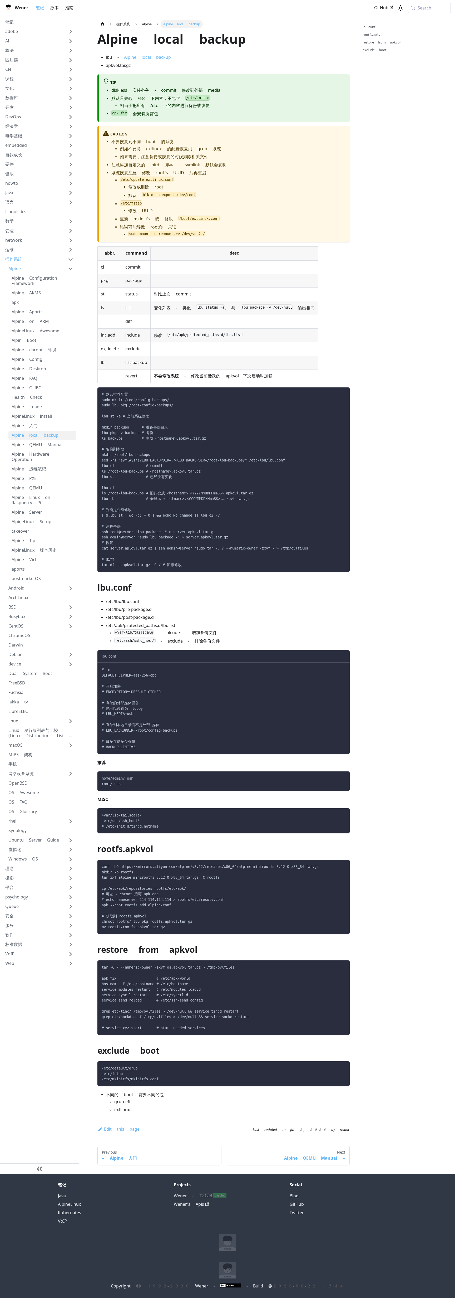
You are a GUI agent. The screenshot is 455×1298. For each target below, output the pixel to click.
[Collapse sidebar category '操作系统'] (70, 259)
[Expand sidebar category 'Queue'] (70, 906)
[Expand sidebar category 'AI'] (70, 41)
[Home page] (102, 24)
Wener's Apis (189, 1204)
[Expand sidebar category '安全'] (70, 916)
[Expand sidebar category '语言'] (70, 202)
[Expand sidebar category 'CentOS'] (70, 626)
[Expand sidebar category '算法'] (70, 50)
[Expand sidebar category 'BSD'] (70, 607)
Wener (180, 1195)
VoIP (62, 1221)
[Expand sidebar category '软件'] (70, 935)
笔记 (40, 7)
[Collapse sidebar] (39, 1168)
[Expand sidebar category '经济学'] (70, 126)
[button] (39, 31)
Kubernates (69, 1212)
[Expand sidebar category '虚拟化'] (70, 849)
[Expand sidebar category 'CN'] (70, 69)
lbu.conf (369, 27)
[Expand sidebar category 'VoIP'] (70, 954)
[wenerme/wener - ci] (212, 1195)
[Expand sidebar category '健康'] (70, 174)
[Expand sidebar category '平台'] (70, 887)
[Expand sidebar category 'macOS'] (70, 745)
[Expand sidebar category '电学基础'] (70, 136)
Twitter (297, 1212)
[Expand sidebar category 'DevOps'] (70, 117)
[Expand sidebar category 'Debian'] (70, 654)
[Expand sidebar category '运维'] (70, 250)
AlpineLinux (69, 1204)
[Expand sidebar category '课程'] (70, 79)
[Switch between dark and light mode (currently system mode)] (400, 8)
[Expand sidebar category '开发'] (70, 107)
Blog (294, 1195)
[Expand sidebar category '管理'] (70, 231)
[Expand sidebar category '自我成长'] (70, 155)
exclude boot (375, 50)
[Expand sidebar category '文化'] (70, 88)
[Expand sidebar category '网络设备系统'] (70, 774)
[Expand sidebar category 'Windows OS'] (70, 859)
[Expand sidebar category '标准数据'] (70, 944)
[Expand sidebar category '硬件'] (70, 164)
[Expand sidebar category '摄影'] (70, 878)
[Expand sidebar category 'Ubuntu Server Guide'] (70, 840)
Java (62, 1195)
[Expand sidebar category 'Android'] (70, 588)
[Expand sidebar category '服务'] (70, 925)
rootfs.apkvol (373, 35)
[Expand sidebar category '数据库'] (70, 98)
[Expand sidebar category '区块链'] (70, 60)
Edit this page (122, 1129)
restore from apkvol (381, 42)
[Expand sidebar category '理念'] (70, 868)
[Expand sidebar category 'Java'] (70, 193)
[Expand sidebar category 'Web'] (70, 963)
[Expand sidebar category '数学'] (70, 221)
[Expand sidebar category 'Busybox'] (70, 616)
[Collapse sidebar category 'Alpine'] (70, 269)
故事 (54, 7)
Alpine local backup (147, 57)
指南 (69, 7)
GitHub (381, 7)
